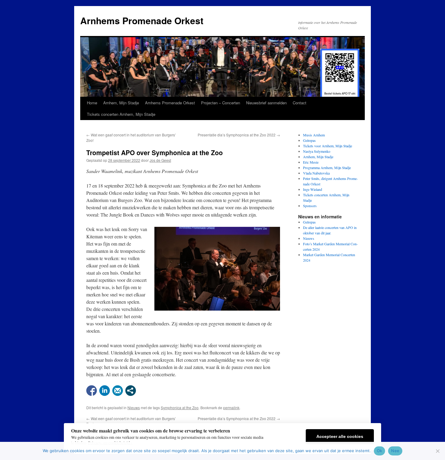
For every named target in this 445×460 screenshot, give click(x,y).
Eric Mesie (310, 162)
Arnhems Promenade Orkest (141, 20)
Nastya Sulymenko (316, 151)
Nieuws (133, 407)
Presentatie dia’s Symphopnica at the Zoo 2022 (239, 134)
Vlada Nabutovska (316, 173)
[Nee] (437, 451)
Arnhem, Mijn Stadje (121, 103)
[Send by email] (117, 390)
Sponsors (310, 205)
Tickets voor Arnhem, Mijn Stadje (327, 145)
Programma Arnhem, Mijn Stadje (327, 167)
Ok (379, 450)
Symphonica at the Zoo (180, 407)
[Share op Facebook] (91, 390)
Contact (299, 103)
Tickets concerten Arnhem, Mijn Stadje (121, 114)
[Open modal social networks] (130, 390)
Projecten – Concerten (220, 103)
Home (92, 103)
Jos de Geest (160, 160)
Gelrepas (309, 140)
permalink (231, 407)
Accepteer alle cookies (339, 436)
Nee (395, 450)
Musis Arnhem (314, 134)
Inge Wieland (312, 189)
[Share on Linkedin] (104, 390)
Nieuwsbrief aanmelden (266, 103)
